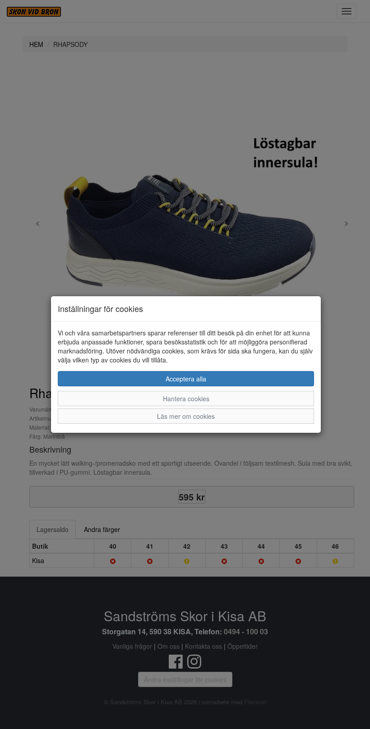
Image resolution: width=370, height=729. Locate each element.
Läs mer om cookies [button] (186, 416)
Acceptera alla (186, 378)
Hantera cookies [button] (186, 398)
